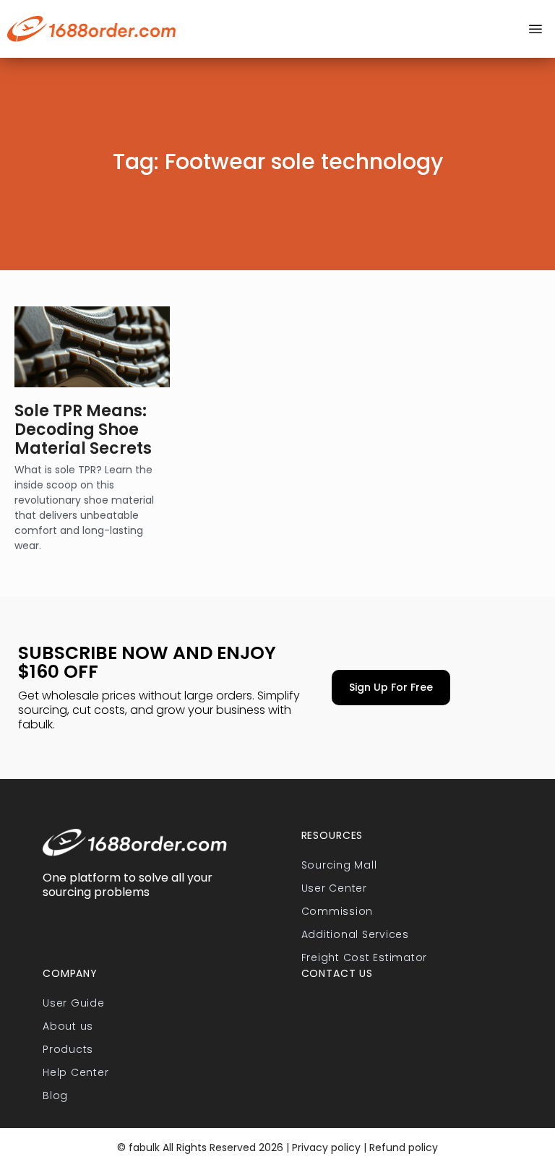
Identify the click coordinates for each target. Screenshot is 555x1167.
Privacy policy (325, 1147)
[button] (535, 29)
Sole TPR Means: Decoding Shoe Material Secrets (83, 430)
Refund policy (403, 1147)
